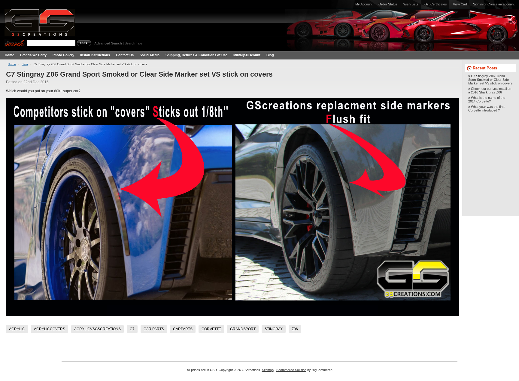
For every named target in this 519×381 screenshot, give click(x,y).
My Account (363, 4)
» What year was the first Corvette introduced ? (486, 108)
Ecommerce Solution (291, 370)
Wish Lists (410, 4)
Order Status (387, 4)
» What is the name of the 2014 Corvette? (486, 99)
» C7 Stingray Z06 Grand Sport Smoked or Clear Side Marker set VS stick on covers (490, 79)
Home (12, 64)
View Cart (460, 4)
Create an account (500, 4)
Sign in (478, 4)
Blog (25, 64)
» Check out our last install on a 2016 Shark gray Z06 (489, 90)
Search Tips (133, 43)
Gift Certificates (435, 4)
